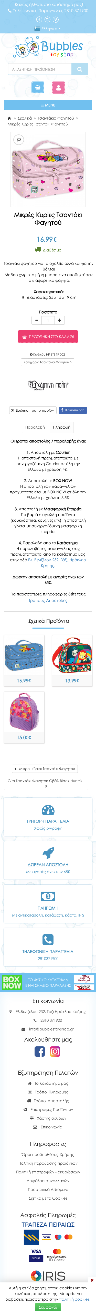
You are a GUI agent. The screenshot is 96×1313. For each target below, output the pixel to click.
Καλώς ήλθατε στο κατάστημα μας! (49, 4)
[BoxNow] (12, 982)
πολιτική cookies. (74, 1299)
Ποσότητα (48, 312)
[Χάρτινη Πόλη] (48, 385)
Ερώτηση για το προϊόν (34, 410)
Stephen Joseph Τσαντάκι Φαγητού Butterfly (24, 732)
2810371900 (48, 958)
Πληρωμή (61, 427)
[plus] (60, 320)
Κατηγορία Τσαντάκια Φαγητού (47, 362)
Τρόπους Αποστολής (48, 600)
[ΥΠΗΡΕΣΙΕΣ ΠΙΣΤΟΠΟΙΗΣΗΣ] (48, 1255)
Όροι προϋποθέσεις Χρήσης (48, 1154)
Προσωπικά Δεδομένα (48, 1189)
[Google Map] (55, 19)
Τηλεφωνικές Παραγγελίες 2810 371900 (50, 10)
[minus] (36, 320)
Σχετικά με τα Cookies (48, 1198)
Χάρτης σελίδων (51, 1118)
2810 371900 (51, 1020)
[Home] (9, 118)
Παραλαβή (35, 427)
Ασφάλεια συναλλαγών (48, 1180)
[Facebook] (39, 19)
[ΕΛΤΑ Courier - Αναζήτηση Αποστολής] (84, 982)
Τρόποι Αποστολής (51, 1100)
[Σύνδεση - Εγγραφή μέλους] (58, 88)
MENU (65, 105)
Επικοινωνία (51, 1127)
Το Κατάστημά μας (51, 1083)
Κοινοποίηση (73, 410)
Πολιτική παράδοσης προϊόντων (48, 1163)
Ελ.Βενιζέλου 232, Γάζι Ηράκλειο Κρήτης (51, 1011)
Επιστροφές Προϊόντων (51, 1109)
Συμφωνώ (48, 1307)
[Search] (79, 69)
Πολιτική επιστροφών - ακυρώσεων (48, 1172)
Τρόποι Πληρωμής (51, 1092)
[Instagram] (47, 19)
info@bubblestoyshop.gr (51, 1029)
